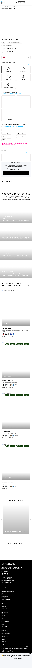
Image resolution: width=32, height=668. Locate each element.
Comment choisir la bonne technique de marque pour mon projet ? (15, 64)
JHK (2, 623)
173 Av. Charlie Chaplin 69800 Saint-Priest (7, 577)
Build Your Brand (5, 617)
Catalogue (4, 626)
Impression (3, 605)
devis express (21, 2)
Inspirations (3, 594)
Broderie (3, 603)
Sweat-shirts (4, 630)
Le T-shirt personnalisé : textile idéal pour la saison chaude (13, 648)
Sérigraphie (3, 606)
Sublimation (4, 608)
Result (2, 624)
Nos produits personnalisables (7, 591)
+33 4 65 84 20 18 (6, 582)
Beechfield (3, 620)
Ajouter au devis (16, 173)
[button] (1, 519)
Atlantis (3, 615)
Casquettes (3, 641)
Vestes (2, 635)
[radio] (3, 334)
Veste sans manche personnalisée (14, 42)
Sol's (3, 42)
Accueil (3, 6)
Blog (2, 593)
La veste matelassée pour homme (15, 414)
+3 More (16, 384)
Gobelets (3, 639)
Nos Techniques (5, 599)
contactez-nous (16, 663)
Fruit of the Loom (5, 621)
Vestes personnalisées (11, 6)
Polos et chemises (5, 631)
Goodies (3, 642)
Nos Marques (5, 610)
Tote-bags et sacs (5, 636)
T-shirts (3, 628)
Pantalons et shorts (5, 633)
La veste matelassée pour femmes (15, 363)
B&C (2, 613)
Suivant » (4, 278)
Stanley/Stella (4, 612)
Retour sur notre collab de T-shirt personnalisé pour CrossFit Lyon (15, 646)
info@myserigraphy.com (7, 580)
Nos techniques (4, 596)
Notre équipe (4, 597)
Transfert (3, 602)
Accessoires (4, 638)
